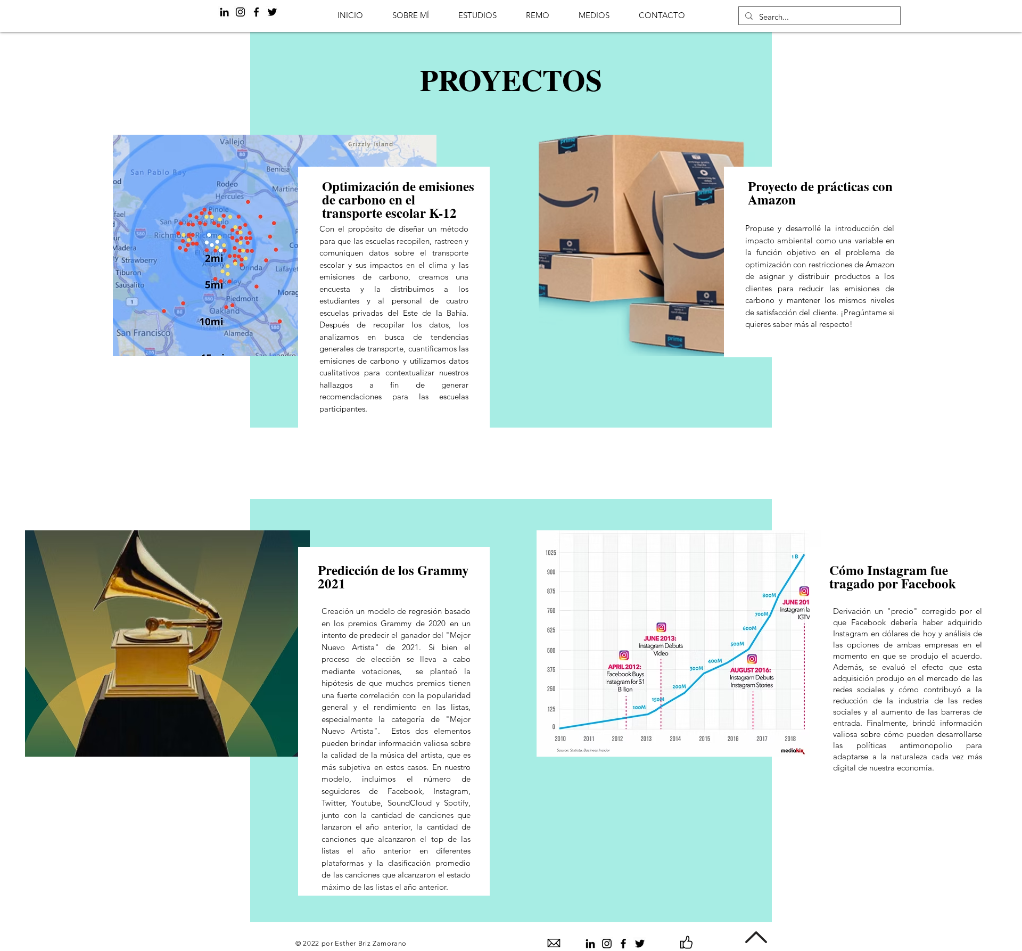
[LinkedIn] (224, 12)
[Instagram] (240, 12)
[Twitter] (272, 12)
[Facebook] (256, 12)
